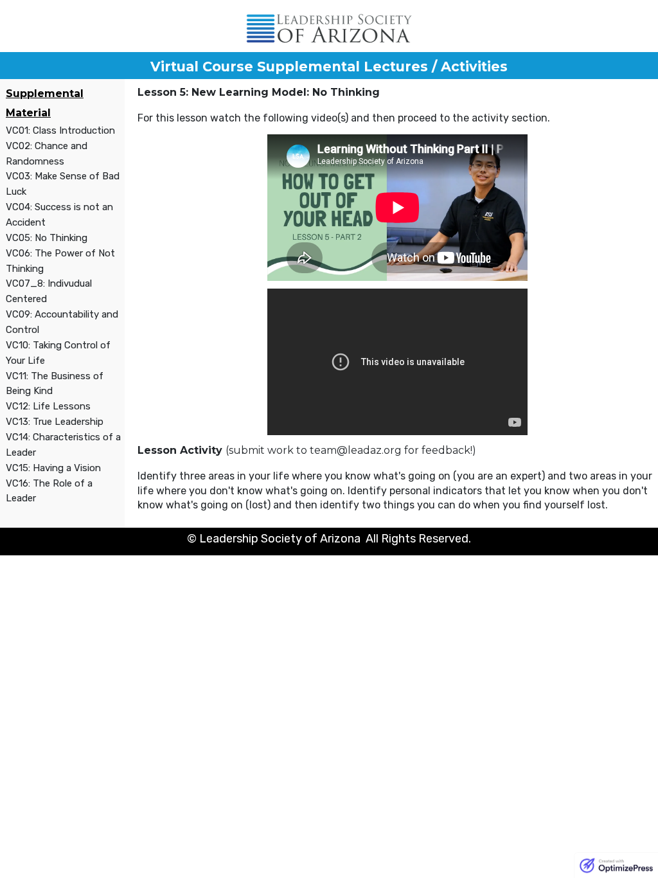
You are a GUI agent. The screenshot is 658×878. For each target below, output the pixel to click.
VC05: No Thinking (46, 238)
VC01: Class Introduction (60, 130)
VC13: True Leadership (54, 421)
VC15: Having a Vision (53, 468)
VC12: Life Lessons (48, 406)
